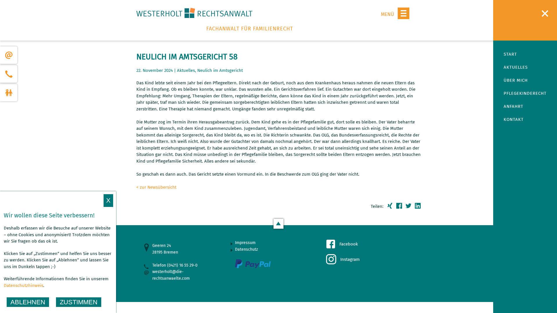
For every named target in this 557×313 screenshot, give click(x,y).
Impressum (245, 242)
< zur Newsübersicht (156, 187)
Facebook (348, 244)
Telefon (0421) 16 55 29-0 (175, 265)
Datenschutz (246, 249)
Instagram (350, 259)
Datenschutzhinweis (23, 285)
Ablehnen (27, 302)
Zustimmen (78, 302)
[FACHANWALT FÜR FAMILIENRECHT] (194, 14)
